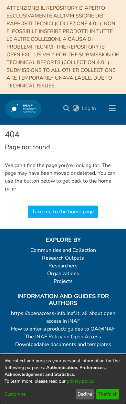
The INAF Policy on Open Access (63, 336)
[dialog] (63, 379)
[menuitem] (76, 108)
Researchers (63, 265)
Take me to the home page (63, 211)
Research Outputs (63, 258)
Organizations (63, 273)
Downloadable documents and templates (63, 344)
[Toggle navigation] (112, 108)
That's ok (107, 394)
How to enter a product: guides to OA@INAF (63, 328)
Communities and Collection (63, 250)
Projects (63, 281)
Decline (85, 394)
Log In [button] (89, 108)
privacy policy (80, 381)
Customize (15, 394)
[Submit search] (66, 108)
